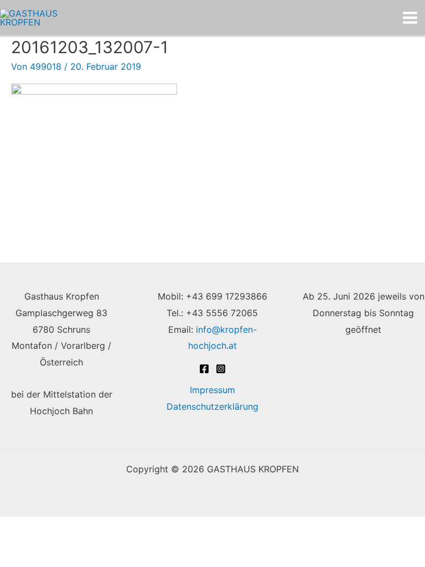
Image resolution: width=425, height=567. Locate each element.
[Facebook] (204, 369)
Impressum (212, 389)
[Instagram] (221, 369)
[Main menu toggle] (410, 18)
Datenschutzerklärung (212, 406)
